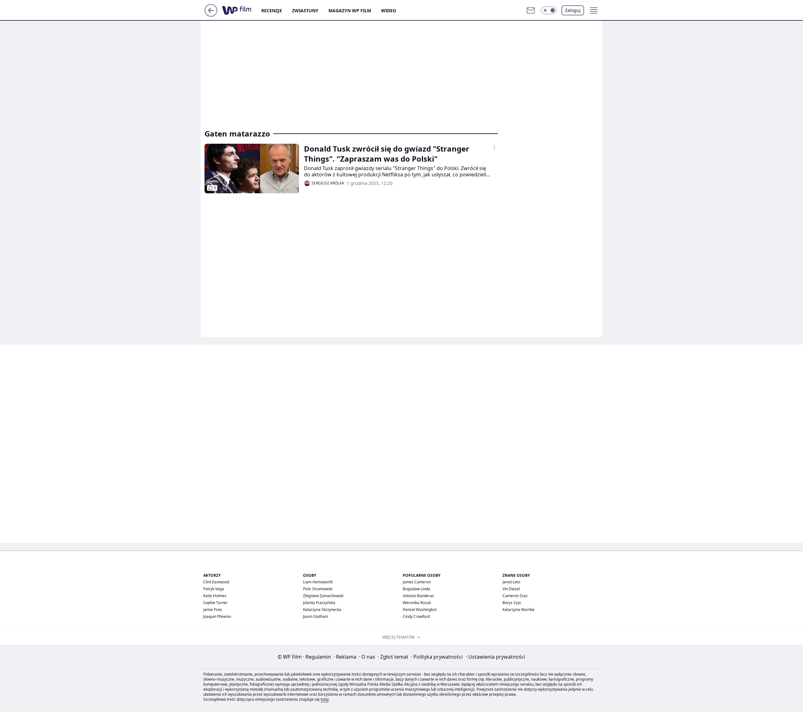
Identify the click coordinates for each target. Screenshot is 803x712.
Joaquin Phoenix (217, 616)
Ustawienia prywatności (495, 656)
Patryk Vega (213, 589)
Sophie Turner (215, 602)
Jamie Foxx (212, 609)
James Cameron (417, 582)
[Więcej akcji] (494, 147)
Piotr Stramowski (317, 589)
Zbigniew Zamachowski (323, 595)
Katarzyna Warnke (518, 609)
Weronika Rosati (417, 602)
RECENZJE (271, 10)
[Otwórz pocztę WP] (531, 10)
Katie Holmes (214, 595)
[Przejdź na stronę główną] (211, 14)
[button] (548, 10)
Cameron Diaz (515, 595)
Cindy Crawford (416, 616)
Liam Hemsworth (318, 582)
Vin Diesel (511, 589)
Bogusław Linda (416, 589)
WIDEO (388, 10)
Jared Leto (511, 582)
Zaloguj (573, 10)
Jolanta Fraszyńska (319, 602)
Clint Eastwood (216, 582)
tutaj (324, 699)
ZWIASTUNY (305, 10)
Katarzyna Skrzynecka (322, 609)
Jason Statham (315, 616)
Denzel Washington (420, 609)
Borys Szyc (512, 602)
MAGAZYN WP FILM (349, 10)
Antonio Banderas (418, 595)
